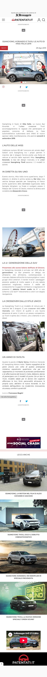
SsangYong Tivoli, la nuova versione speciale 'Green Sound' (23, 618)
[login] (39, 20)
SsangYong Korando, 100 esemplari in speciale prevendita (23, 577)
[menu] (3, 20)
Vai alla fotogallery (8, 397)
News (4, 48)
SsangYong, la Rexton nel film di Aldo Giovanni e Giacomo (23, 495)
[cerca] (44, 20)
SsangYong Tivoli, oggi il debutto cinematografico (23, 536)
